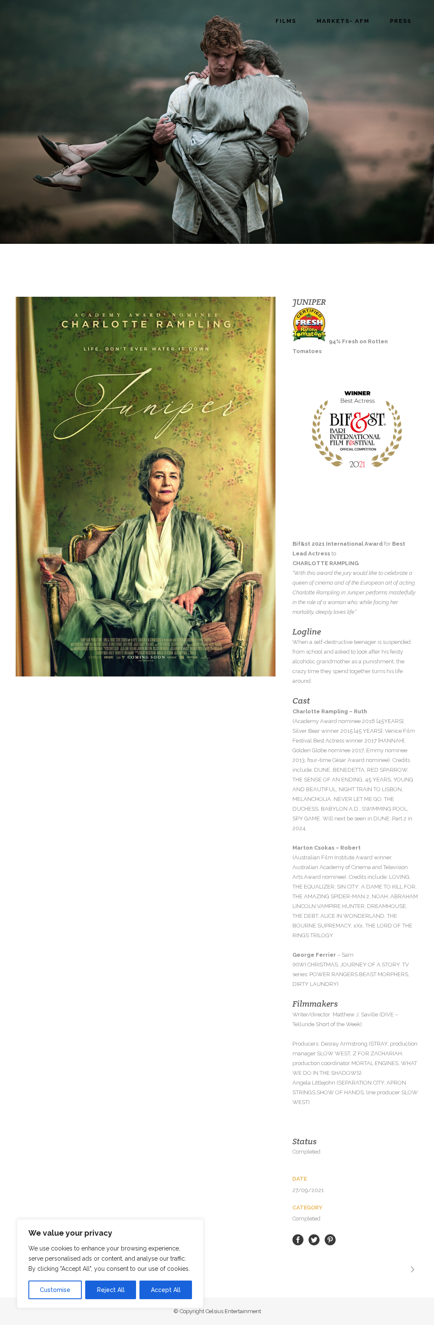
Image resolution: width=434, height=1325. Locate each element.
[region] (110, 1263)
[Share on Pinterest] (330, 1240)
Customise (55, 1289)
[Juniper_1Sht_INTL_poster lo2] (145, 486)
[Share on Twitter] (314, 1240)
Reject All (111, 1289)
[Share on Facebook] (297, 1240)
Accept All (166, 1289)
